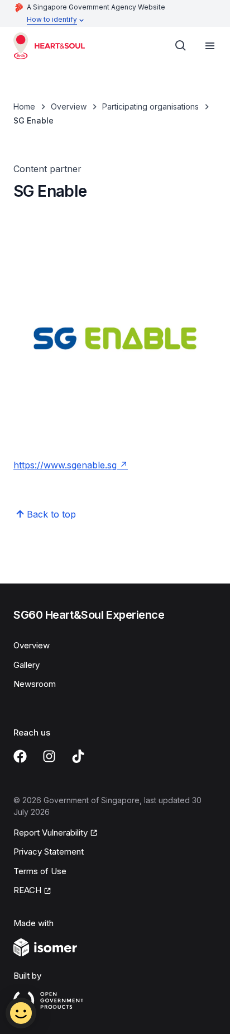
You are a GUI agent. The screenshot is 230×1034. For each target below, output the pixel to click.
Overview (69, 106)
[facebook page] (20, 756)
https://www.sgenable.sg (65, 465)
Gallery (26, 665)
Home (24, 106)
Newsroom (34, 684)
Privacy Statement (48, 851)
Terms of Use (39, 871)
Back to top (51, 514)
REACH (27, 890)
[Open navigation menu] (210, 45)
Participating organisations (150, 106)
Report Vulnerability (50, 832)
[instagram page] (49, 756)
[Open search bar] (180, 45)
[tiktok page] (78, 756)
